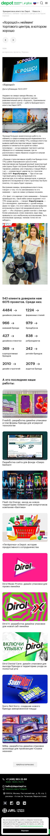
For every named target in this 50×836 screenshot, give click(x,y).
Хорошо (25, 831)
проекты (17, 52)
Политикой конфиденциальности (31, 826)
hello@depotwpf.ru (15, 786)
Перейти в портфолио (25, 764)
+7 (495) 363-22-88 (16, 779)
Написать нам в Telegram (16, 789)
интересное (7, 52)
